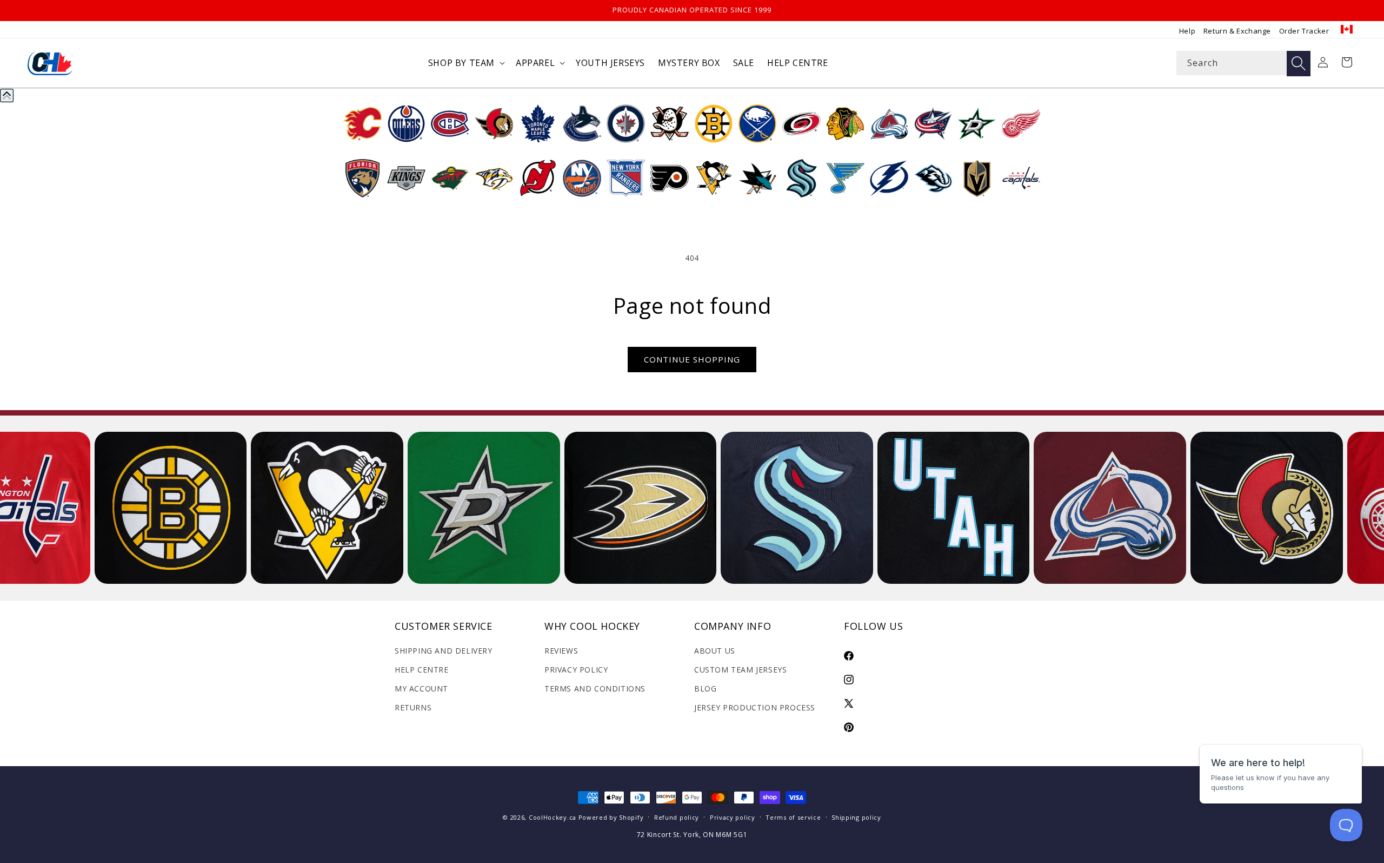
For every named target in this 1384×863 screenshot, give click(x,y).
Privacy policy (732, 817)
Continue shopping (692, 359)
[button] (465, 63)
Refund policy (676, 817)
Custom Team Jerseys (740, 669)
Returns (413, 707)
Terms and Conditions (595, 688)
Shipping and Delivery (444, 650)
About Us (714, 650)
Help (1187, 31)
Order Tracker (1304, 31)
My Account (421, 688)
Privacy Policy (576, 669)
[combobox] (1243, 63)
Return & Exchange (1237, 31)
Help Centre (422, 669)
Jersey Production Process (754, 707)
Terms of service (793, 817)
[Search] (1298, 63)
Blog (705, 688)
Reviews (561, 650)
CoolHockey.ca (552, 817)
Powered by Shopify (611, 817)
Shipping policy (856, 817)
